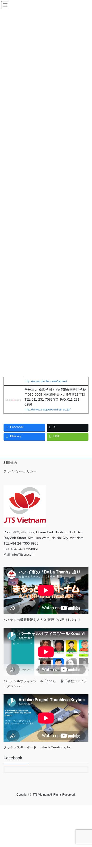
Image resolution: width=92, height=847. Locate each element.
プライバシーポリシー (20, 471)
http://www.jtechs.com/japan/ (46, 381)
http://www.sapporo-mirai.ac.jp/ (48, 409)
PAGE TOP (85, 817)
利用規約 (10, 462)
